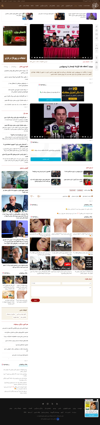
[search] (2, 6)
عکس (62, 6)
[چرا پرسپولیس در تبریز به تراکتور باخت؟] (88, 174)
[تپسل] (39, 85)
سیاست (80, 6)
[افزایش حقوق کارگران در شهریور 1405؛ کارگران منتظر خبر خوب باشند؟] (15, 180)
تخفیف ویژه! (91, 415)
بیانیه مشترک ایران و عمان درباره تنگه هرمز (15, 100)
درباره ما (74, 412)
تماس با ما (67, 412)
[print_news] (97, 30)
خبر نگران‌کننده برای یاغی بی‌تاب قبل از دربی (15, 96)
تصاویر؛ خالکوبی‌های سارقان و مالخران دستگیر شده (13, 14)
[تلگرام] (43, 404)
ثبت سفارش (46, 159)
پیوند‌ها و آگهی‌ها (54, 412)
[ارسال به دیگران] (97, 34)
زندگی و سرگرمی (44, 6)
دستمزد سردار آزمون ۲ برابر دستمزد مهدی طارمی (73, 180)
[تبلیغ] (15, 58)
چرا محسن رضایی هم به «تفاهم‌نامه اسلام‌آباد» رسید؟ (16, 337)
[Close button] (97, 400)
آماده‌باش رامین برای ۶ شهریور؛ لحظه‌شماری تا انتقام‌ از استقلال (15, 145)
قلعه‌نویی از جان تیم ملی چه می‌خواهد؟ (41, 171)
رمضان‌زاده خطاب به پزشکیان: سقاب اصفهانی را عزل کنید (16, 350)
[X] (52, 404)
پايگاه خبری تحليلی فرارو (47, 416)
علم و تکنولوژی (69, 6)
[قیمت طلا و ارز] (97, 58)
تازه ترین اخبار (23, 66)
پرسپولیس (80, 190)
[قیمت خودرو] (97, 62)
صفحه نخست (87, 6)
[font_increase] (96, 45)
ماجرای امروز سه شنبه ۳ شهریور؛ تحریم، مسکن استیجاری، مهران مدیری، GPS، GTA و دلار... (77, 15)
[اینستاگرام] (48, 404)
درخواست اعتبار (49, 100)
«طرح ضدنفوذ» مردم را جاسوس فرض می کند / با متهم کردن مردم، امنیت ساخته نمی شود (15, 266)
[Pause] (63, 160)
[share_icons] (97, 38)
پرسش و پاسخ (45, 412)
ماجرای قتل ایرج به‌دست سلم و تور (46, 14)
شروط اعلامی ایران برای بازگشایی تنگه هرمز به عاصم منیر (15, 328)
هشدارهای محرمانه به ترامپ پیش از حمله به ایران (16, 341)
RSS (25, 412)
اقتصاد (37, 6)
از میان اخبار (89, 168)
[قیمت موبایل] (96, 67)
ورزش (75, 6)
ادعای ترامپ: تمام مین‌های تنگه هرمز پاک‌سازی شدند (15, 155)
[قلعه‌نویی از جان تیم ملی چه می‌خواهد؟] (56, 174)
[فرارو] (95, 5)
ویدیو (58, 6)
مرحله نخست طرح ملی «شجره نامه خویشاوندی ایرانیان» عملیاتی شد (18, 91)
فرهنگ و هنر (26, 6)
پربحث (6, 66)
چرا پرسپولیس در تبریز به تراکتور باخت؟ (73, 171)
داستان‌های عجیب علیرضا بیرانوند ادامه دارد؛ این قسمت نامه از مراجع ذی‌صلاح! (40, 180)
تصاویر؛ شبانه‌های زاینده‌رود (22, 345)
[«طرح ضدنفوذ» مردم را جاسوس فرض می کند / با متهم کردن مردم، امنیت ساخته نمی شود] (15, 254)
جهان (20, 6)
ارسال (35, 300)
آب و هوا (30, 412)
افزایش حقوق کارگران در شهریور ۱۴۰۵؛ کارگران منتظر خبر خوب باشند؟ (15, 191)
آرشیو (62, 412)
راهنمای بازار (52, 6)
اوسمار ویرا (72, 190)
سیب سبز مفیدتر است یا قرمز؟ (18, 135)
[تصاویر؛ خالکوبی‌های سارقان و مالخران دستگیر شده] (27, 16)
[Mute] (65, 160)
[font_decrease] (96, 51)
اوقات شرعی (37, 412)
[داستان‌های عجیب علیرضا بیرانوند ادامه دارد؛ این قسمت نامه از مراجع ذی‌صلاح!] (56, 182)
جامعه (32, 6)
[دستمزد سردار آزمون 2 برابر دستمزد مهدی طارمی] (88, 182)
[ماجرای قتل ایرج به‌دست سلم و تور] (59, 16)
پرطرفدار (13, 66)
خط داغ (26, 114)
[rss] (57, 404)
